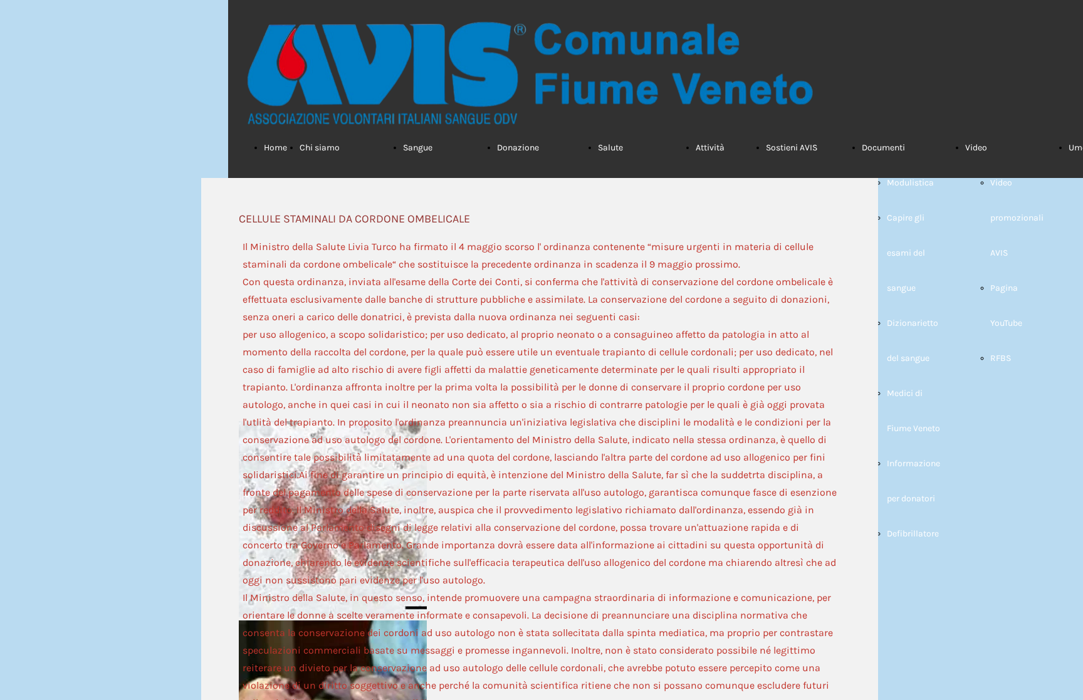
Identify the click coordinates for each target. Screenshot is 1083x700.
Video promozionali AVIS (1017, 217)
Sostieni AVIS (791, 147)
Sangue (417, 147)
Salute (610, 147)
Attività (710, 147)
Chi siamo (320, 147)
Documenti (883, 147)
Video (976, 147)
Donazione (518, 147)
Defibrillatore (913, 533)
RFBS (1000, 358)
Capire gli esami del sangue (906, 252)
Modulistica (910, 182)
